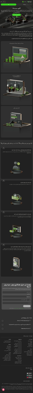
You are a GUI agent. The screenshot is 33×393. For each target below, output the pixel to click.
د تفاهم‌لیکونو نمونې (29, 355)
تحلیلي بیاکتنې (9, 346)
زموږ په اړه (30, 339)
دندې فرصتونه (30, 345)
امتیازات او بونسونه (18, 358)
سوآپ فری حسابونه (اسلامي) (28, 351)
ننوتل (8, 4)
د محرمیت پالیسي (17, 308)
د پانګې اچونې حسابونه (18, 357)
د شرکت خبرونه (30, 343)
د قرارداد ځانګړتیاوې (29, 352)
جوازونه (31, 342)
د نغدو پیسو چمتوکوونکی (18, 361)
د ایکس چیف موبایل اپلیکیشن (17, 353)
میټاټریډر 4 (19, 347)
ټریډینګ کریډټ (19, 359)
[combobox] (16, 296)
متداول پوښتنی (30, 344)
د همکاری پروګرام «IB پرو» (7, 342)
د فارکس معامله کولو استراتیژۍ (6, 357)
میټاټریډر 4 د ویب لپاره (18, 348)
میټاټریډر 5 (19, 342)
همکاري (10, 339)
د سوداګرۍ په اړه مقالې (7, 356)
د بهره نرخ (9, 349)
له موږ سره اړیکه (29, 346)
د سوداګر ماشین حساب (7, 350)
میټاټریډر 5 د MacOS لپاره (18, 346)
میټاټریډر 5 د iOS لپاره (18, 345)
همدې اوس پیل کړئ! (16, 14)
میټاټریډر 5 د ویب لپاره (18, 343)
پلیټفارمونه (20, 339)
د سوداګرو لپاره (19, 355)
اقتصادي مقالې (9, 347)
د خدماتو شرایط (22, 308)
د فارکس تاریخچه (8, 354)
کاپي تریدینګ (19, 360)
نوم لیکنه (24, 4)
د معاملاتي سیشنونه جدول (7, 360)
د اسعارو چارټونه (8, 348)
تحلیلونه (9, 344)
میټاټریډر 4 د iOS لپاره (18, 351)
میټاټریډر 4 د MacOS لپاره (18, 352)
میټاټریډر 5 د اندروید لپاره (18, 344)
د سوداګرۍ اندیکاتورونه (8, 359)
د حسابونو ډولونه (30, 350)
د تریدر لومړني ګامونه (8, 355)
